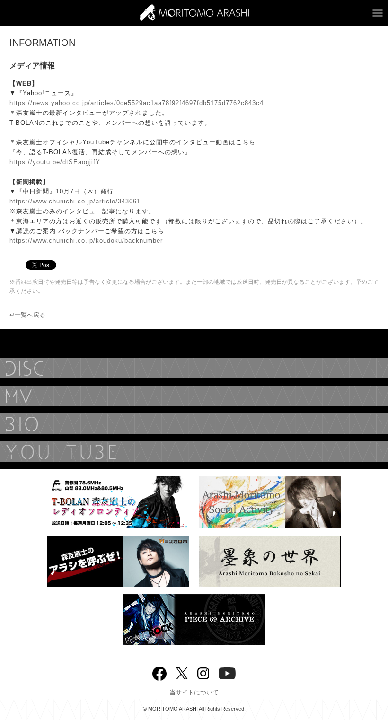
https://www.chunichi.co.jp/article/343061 (75, 201)
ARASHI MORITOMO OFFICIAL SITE (194, 13)
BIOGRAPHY (194, 423)
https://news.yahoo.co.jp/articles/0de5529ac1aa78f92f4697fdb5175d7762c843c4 (136, 102)
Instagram (203, 672)
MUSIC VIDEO (194, 396)
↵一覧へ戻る (27, 314)
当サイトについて (194, 692)
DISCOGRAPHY (194, 368)
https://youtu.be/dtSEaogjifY (54, 162)
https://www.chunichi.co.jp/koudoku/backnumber (86, 240)
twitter (182, 672)
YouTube (194, 451)
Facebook (159, 671)
